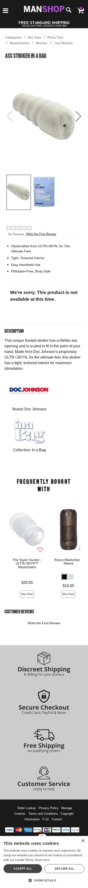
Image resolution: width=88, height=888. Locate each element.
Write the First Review (41, 234)
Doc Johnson (35, 409)
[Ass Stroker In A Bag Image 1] (44, 116)
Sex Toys (34, 37)
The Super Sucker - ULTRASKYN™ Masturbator (27, 563)
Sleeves (41, 43)
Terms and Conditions (43, 813)
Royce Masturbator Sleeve (68, 562)
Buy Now (27, 594)
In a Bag (39, 450)
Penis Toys (55, 37)
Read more (42, 860)
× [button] (82, 841)
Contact (57, 819)
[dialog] (44, 862)
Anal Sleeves (63, 43)
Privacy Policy (48, 808)
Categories (13, 37)
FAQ (45, 819)
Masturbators (19, 43)
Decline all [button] (64, 868)
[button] (5, 11)
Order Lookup (26, 808)
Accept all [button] (23, 868)
